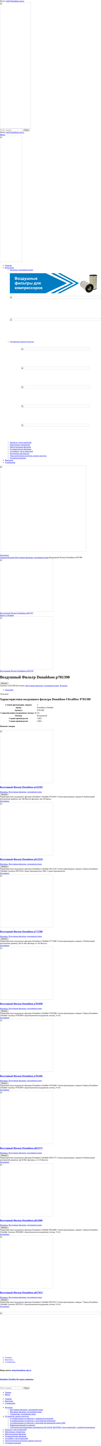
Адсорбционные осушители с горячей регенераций (31, 1418)
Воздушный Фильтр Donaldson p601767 (16, 613)
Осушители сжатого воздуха (22, 342)
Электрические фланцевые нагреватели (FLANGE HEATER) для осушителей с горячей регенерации (52, 1427)
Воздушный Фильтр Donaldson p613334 (21, 859)
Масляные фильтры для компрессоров (26, 1412)
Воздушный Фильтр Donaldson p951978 (16, 671)
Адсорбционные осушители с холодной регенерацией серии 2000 (37, 1423)
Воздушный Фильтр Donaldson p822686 (21, 1220)
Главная (3, 557)
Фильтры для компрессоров (21, 270)
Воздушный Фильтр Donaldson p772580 (21, 931)
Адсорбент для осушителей (21, 451)
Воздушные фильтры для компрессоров (32, 557)
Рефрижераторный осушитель (22, 1425)
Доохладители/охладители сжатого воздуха (28, 456)
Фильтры (11, 557)
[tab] (53, 690)
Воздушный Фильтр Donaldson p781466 (21, 1076)
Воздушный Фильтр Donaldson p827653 (21, 1292)
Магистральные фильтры (20, 447)
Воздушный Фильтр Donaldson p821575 (21, 1148)
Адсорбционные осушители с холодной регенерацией (32, 1421)
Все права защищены (17, 1379)
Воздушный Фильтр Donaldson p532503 (21, 787)
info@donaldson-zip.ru (15, 1)
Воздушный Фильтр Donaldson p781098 (21, 1003)
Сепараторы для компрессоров (23, 1414)
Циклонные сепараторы (20, 445)
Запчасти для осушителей (20, 442)
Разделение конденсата (19, 453)
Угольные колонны (18, 458)
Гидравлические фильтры (20, 449)
